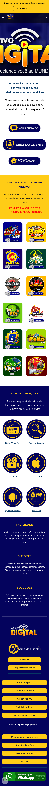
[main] (24, 98)
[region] (24, 6)
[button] (3, 17)
